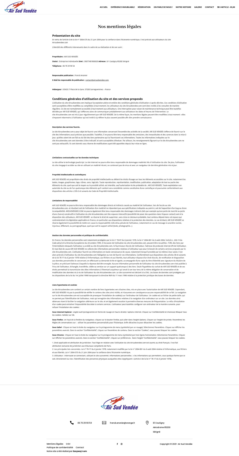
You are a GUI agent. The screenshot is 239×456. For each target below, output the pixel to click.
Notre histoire (183, 7)
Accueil (104, 7)
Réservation (144, 7)
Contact (209, 7)
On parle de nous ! (163, 7)
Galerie (198, 7)
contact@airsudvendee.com (97, 80)
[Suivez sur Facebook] (117, 444)
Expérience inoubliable (123, 7)
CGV (68, 444)
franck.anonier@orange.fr (122, 423)
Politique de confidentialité (60, 448)
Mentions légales (55, 444)
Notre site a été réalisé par (67, 451)
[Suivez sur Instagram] (121, 444)
